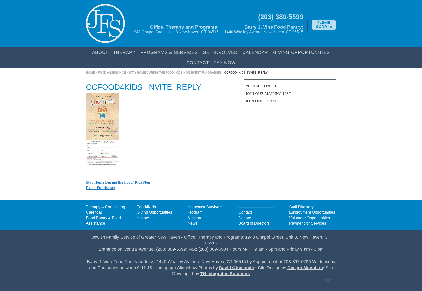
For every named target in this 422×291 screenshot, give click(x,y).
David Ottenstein (236, 267)
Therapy (124, 52)
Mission (194, 218)
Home (90, 72)
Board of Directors (254, 223)
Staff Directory (301, 207)
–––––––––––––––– (256, 207)
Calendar (255, 52)
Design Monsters (305, 267)
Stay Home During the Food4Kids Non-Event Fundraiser (175, 72)
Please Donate (261, 86)
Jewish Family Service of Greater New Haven (105, 23)
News (193, 223)
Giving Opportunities (301, 52)
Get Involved (220, 52)
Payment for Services (307, 223)
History (143, 218)
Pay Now (224, 62)
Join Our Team (261, 101)
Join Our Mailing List (268, 94)
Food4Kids (146, 207)
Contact (197, 62)
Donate (324, 25)
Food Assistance (112, 72)
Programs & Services (169, 52)
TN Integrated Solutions (225, 273)
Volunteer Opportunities (309, 218)
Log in (328, 280)
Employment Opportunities (312, 212)
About (100, 52)
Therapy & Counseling (105, 207)
